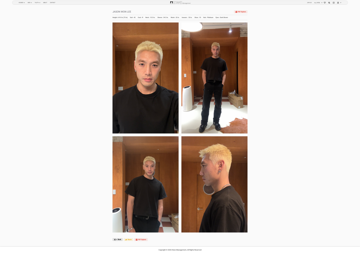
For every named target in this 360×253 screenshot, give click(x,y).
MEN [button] (29, 2)
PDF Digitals (242, 12)
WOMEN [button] (21, 2)
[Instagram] (333, 2)
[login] (338, 2)
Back (119, 239)
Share (130, 239)
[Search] (329, 2)
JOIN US (309, 2)
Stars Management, (179, 250)
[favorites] (324, 2)
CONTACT (52, 2)
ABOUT (45, 2)
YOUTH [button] (37, 2)
